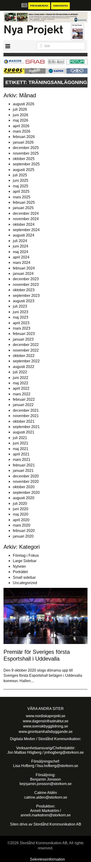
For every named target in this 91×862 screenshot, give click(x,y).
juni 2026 (20, 115)
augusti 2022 (23, 367)
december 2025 (26, 148)
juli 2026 (20, 109)
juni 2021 (20, 443)
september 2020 (26, 493)
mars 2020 (21, 525)
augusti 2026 (23, 104)
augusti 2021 (23, 432)
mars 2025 (21, 197)
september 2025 (26, 164)
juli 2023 (20, 306)
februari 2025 (24, 202)
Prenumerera (39, 5)
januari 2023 (23, 339)
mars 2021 (21, 460)
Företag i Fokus (26, 555)
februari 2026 (24, 137)
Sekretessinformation (47, 859)
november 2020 (26, 482)
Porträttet (20, 572)
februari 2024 (24, 268)
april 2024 (21, 257)
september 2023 (26, 296)
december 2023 (26, 279)
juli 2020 (20, 504)
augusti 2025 (23, 170)
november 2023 (26, 285)
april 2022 (21, 388)
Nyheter (19, 566)
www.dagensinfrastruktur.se (45, 721)
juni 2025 (20, 180)
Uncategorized (25, 583)
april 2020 (21, 520)
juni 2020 (20, 509)
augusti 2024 (23, 235)
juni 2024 (20, 246)
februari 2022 (24, 399)
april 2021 (21, 454)
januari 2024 (23, 274)
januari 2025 (23, 208)
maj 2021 (20, 449)
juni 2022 (20, 378)
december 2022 (26, 345)
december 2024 (26, 213)
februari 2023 (24, 334)
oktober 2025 (24, 159)
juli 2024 (20, 241)
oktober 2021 (24, 421)
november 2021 (26, 416)
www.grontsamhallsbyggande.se (46, 732)
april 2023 (21, 323)
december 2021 (26, 410)
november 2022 (26, 350)
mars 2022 (21, 394)
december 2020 (26, 476)
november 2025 (26, 153)
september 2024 (26, 230)
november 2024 (26, 219)
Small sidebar (24, 577)
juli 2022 (20, 372)
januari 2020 (23, 536)
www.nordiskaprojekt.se (45, 716)
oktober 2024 (24, 224)
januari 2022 (23, 405)
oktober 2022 (24, 356)
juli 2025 (20, 175)
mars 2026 (21, 131)
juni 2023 (20, 312)
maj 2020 (20, 514)
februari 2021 (24, 465)
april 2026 (21, 126)
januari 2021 (23, 471)
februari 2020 (24, 531)
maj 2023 (20, 317)
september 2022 (26, 361)
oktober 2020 (24, 487)
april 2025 (21, 191)
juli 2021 (20, 438)
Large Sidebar (24, 561)
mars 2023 (21, 328)
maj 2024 (20, 252)
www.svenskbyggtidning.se (45, 726)
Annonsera (60, 5)
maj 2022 (20, 383)
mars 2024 (21, 263)
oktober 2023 (24, 290)
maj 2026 (20, 120)
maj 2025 (20, 186)
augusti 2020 (23, 498)
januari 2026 (23, 142)
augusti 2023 (23, 301)
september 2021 (26, 427)
